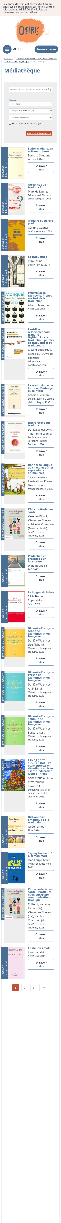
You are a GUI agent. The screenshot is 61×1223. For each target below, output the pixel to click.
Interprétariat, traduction (4, 169)
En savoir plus (41, 167)
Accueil (8, 58)
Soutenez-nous (46, 49)
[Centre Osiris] (32, 31)
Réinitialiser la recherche (39, 133)
